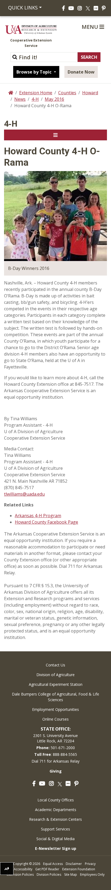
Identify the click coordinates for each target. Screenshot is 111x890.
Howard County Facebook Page (46, 522)
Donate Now (81, 72)
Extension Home (35, 93)
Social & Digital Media (55, 838)
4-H (35, 99)
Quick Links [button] (23, 7)
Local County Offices (55, 799)
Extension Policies (20, 874)
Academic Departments (55, 809)
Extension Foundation (78, 869)
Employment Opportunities (55, 709)
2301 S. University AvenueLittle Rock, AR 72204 (55, 738)
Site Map (70, 874)
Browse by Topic (34, 72)
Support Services (55, 829)
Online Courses (55, 719)
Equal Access (53, 863)
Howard (90, 93)
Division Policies (49, 874)
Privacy (90, 863)
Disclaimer (74, 863)
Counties (67, 93)
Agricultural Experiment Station (55, 684)
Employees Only (92, 874)
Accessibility (23, 869)
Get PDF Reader (47, 869)
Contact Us (55, 665)
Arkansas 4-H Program (38, 516)
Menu (90, 26)
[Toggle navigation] (55, 135)
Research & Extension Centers (55, 819)
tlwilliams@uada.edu (24, 494)
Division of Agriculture (55, 674)
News (20, 99)
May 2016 (54, 99)
